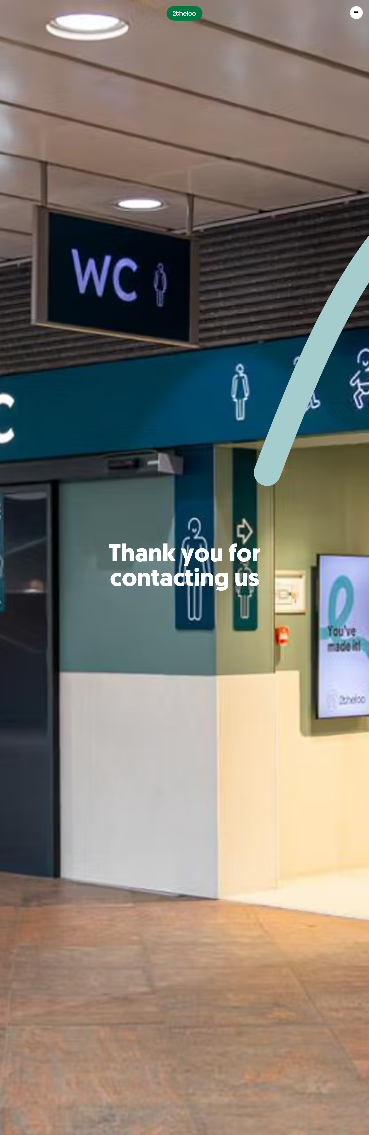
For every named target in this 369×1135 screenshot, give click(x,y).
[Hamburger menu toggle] (356, 12)
